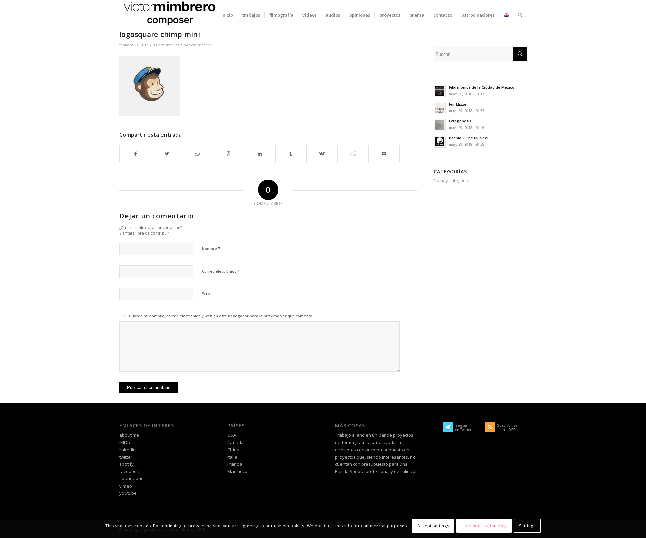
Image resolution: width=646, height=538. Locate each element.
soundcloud (131, 478)
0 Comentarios (166, 45)
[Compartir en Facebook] (135, 154)
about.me (129, 435)
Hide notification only (484, 526)
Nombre (211, 248)
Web (206, 293)
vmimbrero (201, 45)
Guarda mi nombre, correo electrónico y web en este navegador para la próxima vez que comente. (221, 315)
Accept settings (433, 526)
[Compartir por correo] (384, 154)
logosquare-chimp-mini (159, 34)
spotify (126, 464)
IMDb (124, 442)
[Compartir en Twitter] (166, 154)
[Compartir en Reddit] (353, 154)
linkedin (127, 449)
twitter (125, 457)
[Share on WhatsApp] (197, 154)
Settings (527, 526)
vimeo (125, 486)
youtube (128, 493)
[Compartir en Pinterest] (228, 154)
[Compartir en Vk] (322, 154)
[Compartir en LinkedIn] (259, 154)
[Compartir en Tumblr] (291, 154)
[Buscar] (520, 15)
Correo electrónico (221, 271)
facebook (129, 471)
